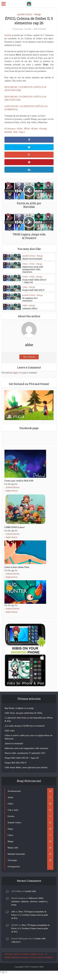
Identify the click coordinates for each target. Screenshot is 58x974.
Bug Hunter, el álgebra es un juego (19, 708)
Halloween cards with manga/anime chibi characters (32, 269)
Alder (20, 129)
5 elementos (10, 129)
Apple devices (11, 491)
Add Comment (39, 29)
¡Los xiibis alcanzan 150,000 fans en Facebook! (25, 726)
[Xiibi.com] (29, 3)
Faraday (43, 129)
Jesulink (7, 35)
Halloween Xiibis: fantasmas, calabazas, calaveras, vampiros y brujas (29, 901)
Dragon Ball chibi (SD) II (33, 290)
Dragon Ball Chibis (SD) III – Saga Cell (34, 281)
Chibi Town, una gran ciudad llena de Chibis (23, 713)
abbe (29, 29)
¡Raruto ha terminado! (32, 258)
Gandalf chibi (30, 891)
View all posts (29, 357)
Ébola (27, 129)
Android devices (12, 487)
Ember (35, 129)
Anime (25, 264)
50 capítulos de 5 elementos (30, 299)
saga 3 (22, 132)
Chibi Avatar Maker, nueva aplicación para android (26, 767)
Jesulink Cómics (24, 14)
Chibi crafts (9, 731)
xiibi (13, 912)
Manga (37, 14)
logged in (17, 373)
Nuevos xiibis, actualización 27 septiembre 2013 (25, 753)
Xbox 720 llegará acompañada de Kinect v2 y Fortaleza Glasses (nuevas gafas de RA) (29, 915)
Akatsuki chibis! (29, 308)
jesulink (9, 132)
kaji (16, 132)
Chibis (32, 264)
